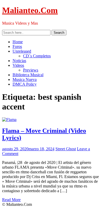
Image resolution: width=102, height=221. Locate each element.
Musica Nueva (25, 79)
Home (18, 42)
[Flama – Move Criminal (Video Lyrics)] (9, 119)
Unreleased (22, 51)
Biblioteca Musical (28, 75)
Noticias (19, 60)
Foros (17, 46)
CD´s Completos (37, 56)
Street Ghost (65, 149)
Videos (18, 65)
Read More (11, 199)
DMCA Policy (25, 84)
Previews (30, 70)
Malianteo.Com (30, 10)
